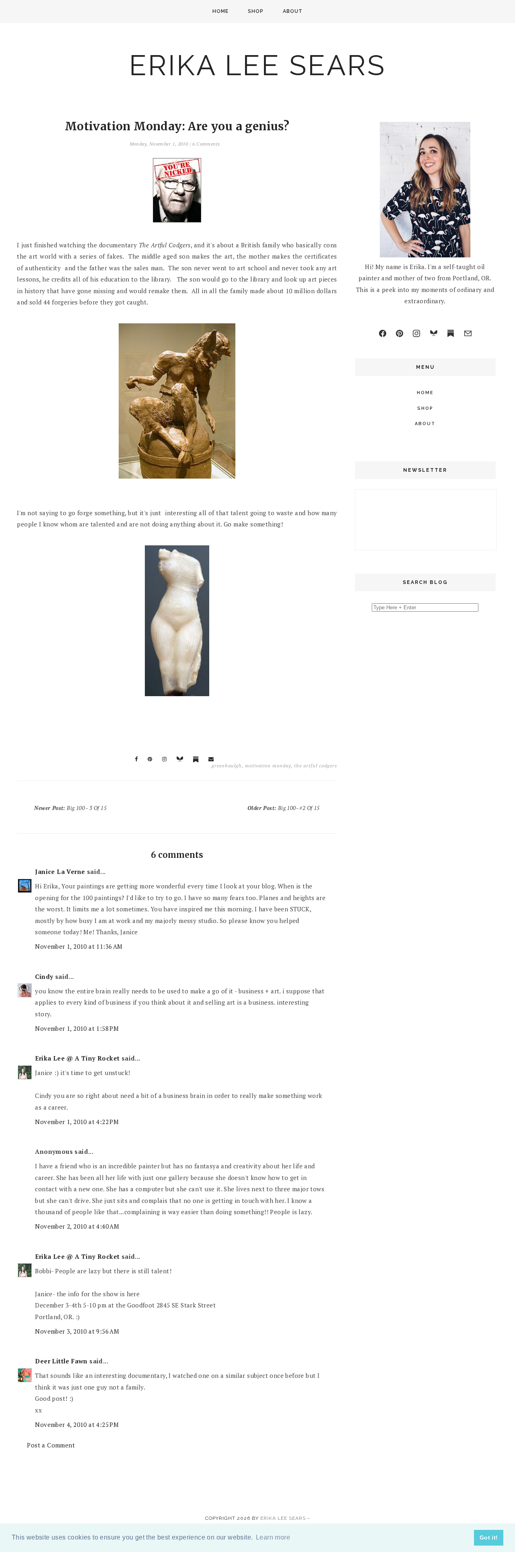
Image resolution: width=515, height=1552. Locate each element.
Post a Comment (51, 1445)
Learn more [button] (273, 1537)
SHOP (256, 11)
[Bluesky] (433, 333)
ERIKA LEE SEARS (257, 65)
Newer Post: (70, 808)
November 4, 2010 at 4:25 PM (77, 1424)
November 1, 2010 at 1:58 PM (77, 1028)
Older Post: (283, 808)
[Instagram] (416, 333)
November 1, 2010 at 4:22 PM (77, 1122)
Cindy (44, 976)
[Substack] (450, 333)
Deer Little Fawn (61, 1361)
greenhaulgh (227, 766)
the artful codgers (315, 766)
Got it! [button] (489, 1537)
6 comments (206, 144)
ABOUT (293, 11)
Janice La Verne (60, 871)
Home (220, 11)
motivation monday (268, 766)
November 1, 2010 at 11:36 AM (78, 946)
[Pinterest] (399, 333)
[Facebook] (382, 333)
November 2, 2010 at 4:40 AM (77, 1226)
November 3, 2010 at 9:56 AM (77, 1331)
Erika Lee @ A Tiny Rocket (77, 1058)
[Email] (468, 333)
